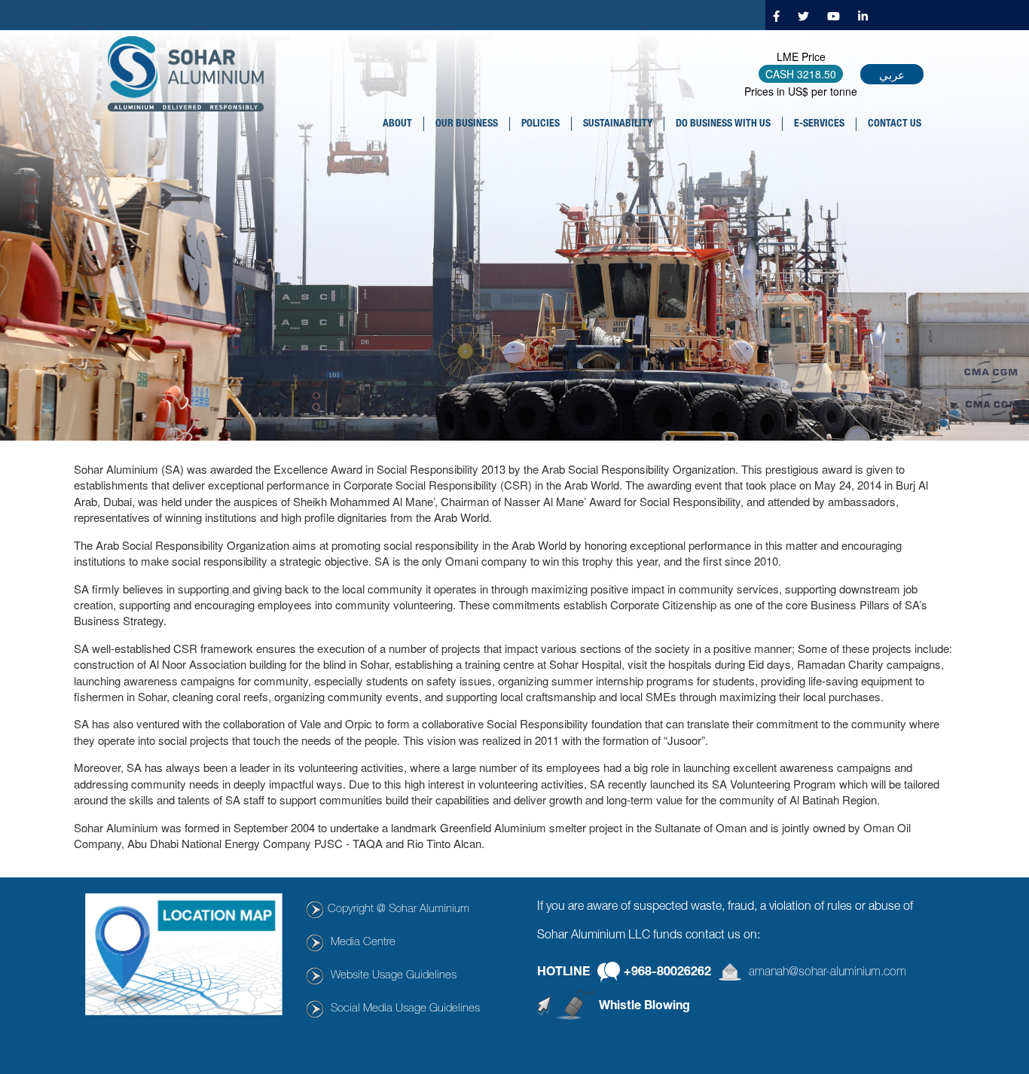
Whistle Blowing (644, 1007)
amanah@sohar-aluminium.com (827, 973)
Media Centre (363, 942)
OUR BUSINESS (466, 124)
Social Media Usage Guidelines (405, 1009)
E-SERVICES (819, 124)
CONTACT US (894, 124)
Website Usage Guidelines (393, 975)
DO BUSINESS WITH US (723, 124)
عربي (892, 74)
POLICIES (540, 124)
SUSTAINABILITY (617, 124)
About (397, 124)
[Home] (191, 73)
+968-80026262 (667, 973)
